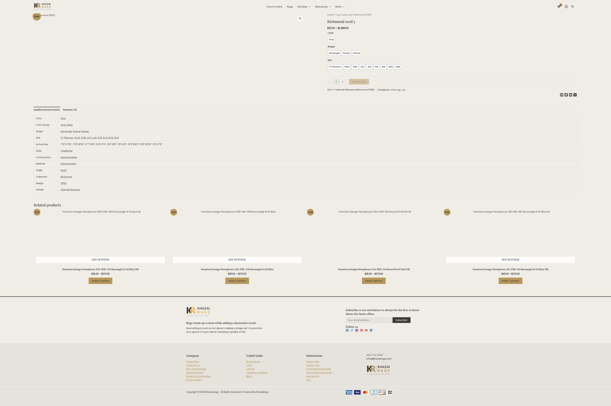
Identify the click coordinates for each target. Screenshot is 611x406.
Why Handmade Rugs (319, 372)
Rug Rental (312, 376)
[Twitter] (352, 330)
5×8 (100, 137)
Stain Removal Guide (318, 369)
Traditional (66, 150)
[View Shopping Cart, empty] (559, 6)
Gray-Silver (67, 124)
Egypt (64, 170)
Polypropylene (68, 163)
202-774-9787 (374, 355)
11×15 (83, 137)
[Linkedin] (371, 330)
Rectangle (66, 131)
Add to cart (359, 81)
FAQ (308, 380)
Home (330, 14)
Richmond (66, 176)
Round (76, 131)
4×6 (94, 137)
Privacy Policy (194, 380)
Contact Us (193, 365)
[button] (300, 18)
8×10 (110, 137)
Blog (248, 376)
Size (330, 60)
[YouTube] (366, 330)
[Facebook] (347, 330)
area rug (346, 14)
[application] (308, 6)
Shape (331, 46)
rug (338, 14)
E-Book (250, 369)
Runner (85, 131)
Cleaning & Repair (256, 372)
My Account (253, 361)
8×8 (116, 137)
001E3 (64, 183)
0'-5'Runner (67, 137)
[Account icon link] (566, 6)
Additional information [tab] (47, 109)
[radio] (331, 39)
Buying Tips (312, 361)
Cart (249, 365)
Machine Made (69, 157)
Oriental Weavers (70, 189)
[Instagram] (356, 330)
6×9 (105, 137)
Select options (100, 280)
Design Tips (313, 365)
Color (331, 33)
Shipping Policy (195, 372)
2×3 (89, 137)
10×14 (77, 137)
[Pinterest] (361, 330)
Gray (63, 118)
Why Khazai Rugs (196, 369)
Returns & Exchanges (198, 376)
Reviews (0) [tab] (70, 109)
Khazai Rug (192, 361)
